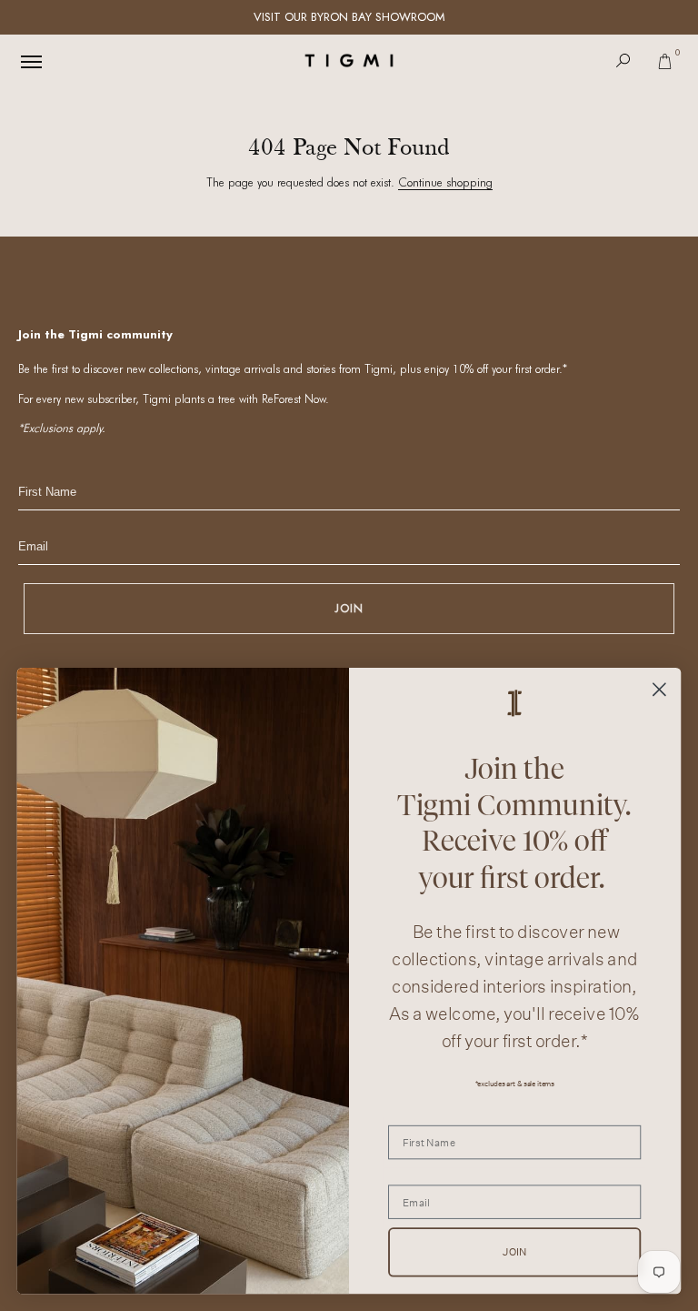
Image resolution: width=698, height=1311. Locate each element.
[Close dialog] (659, 689)
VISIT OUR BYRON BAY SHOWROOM (349, 16)
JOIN (349, 608)
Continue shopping (445, 182)
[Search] (623, 60)
